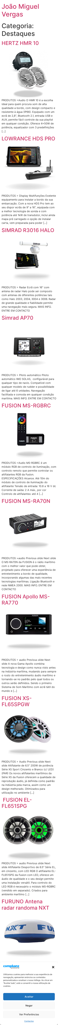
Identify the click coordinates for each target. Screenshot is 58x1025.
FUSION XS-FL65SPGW (17, 701)
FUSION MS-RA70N (26, 501)
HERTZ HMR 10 (20, 43)
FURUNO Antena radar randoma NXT (25, 904)
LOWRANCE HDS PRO (28, 138)
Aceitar (29, 996)
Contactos (29, 1021)
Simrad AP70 (17, 318)
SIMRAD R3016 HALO (28, 230)
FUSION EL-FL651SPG (17, 803)
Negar (29, 1005)
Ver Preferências (29, 1014)
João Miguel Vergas (20, 10)
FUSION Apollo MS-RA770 (26, 599)
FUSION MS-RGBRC (26, 405)
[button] (53, 967)
